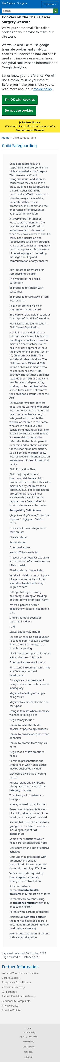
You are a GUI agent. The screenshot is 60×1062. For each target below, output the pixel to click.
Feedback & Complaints (16, 1001)
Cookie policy (28, 1047)
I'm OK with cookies (20, 99)
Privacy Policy (10, 1005)
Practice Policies (11, 1010)
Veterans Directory (13, 987)
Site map (28, 1057)
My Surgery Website (28, 1037)
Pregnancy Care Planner (16, 982)
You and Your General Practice (20, 973)
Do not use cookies (19, 110)
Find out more (25, 130)
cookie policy (42, 89)
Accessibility (28, 1042)
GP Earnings (9, 991)
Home (5, 137)
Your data (28, 1052)
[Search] (55, 10)
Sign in (28, 1029)
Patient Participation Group (18, 996)
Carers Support (11, 977)
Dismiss (39, 130)
